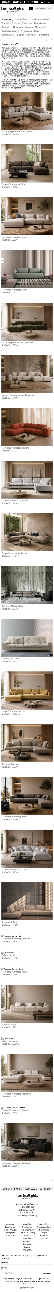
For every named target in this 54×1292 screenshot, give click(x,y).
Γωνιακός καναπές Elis (13, 711)
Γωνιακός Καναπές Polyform (16, 1094)
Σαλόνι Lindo (8, 955)
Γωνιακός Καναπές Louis (14, 869)
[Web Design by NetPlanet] (27, 1288)
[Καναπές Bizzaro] (27, 656)
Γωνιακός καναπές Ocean (14, 553)
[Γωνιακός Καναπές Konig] (12, 969)
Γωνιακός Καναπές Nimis (14, 237)
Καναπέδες (7, 19)
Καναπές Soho (8, 1024)
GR (33, 2)
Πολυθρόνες (21, 19)
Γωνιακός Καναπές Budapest (16, 1163)
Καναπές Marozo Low (12, 606)
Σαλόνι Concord (9, 1041)
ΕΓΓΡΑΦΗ (6, 2)
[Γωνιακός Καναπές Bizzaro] (27, 498)
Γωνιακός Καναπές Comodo (15, 938)
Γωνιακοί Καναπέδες (12, 1281)
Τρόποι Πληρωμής (10, 1230)
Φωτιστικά (44, 35)
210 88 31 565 (28, 1207)
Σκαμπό (29, 27)
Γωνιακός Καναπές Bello (14, 816)
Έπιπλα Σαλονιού (28, 1279)
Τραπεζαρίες (40, 23)
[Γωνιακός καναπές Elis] (27, 709)
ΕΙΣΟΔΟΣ (17, 2)
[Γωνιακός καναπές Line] (27, 182)
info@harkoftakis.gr (29, 1216)
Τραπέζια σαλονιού (39, 19)
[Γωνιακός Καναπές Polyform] (27, 1091)
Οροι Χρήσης (10, 1233)
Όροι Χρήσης (9, 1273)
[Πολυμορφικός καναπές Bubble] (27, 340)
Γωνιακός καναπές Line (13, 184)
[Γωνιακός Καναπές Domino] (27, 445)
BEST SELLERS (30, 1189)
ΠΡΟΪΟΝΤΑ (17, 1189)
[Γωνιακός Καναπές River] (27, 287)
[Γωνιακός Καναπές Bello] (27, 814)
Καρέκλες (6, 27)
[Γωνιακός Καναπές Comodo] (13, 936)
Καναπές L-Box (9, 922)
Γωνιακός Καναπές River (14, 290)
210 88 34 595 (28, 1213)
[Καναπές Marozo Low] (27, 604)
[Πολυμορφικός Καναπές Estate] (27, 129)
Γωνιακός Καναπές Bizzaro (15, 500)
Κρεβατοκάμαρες (10, 31)
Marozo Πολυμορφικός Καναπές (17, 395)
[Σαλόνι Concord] (8, 1038)
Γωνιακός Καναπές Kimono (15, 1110)
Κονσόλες (31, 35)
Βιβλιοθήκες (7, 35)
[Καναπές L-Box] (27, 920)
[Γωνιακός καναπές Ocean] (27, 551)
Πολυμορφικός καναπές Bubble (17, 342)
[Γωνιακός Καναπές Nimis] (27, 235)
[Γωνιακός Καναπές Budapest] (27, 1161)
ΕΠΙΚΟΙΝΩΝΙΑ (45, 1189)
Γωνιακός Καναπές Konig (14, 972)
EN (37, 2)
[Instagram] (28, 2)
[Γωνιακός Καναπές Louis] (27, 867)
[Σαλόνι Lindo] (7, 953)
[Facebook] (24, 2)
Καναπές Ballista (10, 764)
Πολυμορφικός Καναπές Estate (17, 131)
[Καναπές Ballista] (27, 762)
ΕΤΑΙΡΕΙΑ (6, 1189)
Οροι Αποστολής (10, 1236)
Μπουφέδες (41, 27)
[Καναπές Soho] (27, 1022)
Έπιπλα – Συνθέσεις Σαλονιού (16, 23)
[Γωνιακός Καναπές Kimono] (13, 1108)
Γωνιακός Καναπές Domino (15, 448)
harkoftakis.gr (15, 80)
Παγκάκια (18, 27)
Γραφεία (20, 35)
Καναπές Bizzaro (10, 658)
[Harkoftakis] (12, 10)
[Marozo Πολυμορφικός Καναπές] (27, 393)
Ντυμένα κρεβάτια (30, 31)
